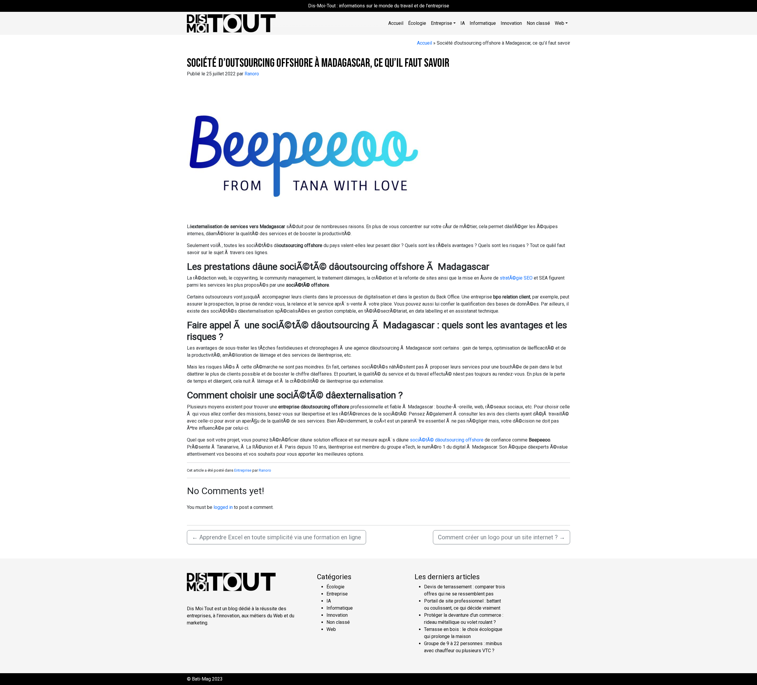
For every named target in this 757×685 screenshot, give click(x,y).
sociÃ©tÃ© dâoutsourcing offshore (446, 440)
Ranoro (252, 74)
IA (462, 23)
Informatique (483, 23)
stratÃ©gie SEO (516, 278)
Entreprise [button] (441, 23)
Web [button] (559, 23)
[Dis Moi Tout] (231, 23)
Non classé (538, 23)
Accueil (395, 23)
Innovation (511, 23)
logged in (223, 507)
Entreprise (242, 470)
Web (331, 629)
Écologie (417, 23)
